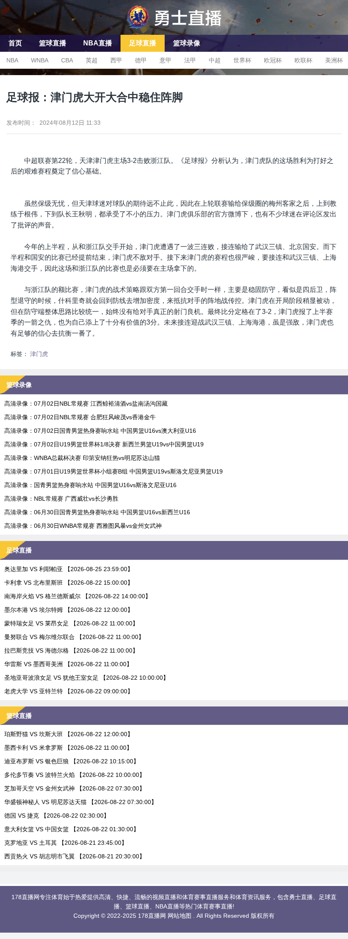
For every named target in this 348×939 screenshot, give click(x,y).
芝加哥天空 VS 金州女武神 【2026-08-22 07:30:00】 (74, 788)
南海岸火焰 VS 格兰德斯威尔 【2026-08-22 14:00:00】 (77, 596)
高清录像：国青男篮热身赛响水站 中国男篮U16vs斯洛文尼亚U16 (90, 485)
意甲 (165, 60)
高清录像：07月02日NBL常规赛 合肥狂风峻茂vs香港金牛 (80, 417)
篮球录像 (186, 43)
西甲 (116, 60)
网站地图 (179, 915)
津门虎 (39, 353)
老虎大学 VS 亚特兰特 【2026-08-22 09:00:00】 (68, 691)
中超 (215, 60)
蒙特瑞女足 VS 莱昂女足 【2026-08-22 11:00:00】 (71, 623)
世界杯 (242, 60)
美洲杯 (334, 60)
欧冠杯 (273, 60)
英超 (92, 60)
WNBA (39, 60)
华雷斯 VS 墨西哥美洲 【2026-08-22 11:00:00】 (68, 664)
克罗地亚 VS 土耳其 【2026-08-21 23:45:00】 (65, 842)
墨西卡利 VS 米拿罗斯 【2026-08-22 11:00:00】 (68, 747)
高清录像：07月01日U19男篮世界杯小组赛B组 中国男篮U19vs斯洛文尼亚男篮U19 (113, 471)
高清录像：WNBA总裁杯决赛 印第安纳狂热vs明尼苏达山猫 (82, 457)
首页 (15, 43)
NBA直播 (97, 43)
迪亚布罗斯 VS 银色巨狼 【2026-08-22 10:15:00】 (71, 761)
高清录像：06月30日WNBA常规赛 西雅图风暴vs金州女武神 (83, 525)
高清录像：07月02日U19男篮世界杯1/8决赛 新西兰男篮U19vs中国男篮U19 (104, 444)
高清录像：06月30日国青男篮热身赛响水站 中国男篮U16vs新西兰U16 (97, 512)
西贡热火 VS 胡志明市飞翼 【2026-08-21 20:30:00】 (74, 856)
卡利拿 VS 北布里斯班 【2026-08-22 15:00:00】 (68, 582)
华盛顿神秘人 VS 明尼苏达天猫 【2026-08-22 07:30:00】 (80, 802)
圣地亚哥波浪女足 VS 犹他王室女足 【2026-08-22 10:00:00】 (86, 677)
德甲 (141, 60)
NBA (12, 60)
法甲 (190, 60)
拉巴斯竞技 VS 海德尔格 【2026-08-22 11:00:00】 (71, 650)
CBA (67, 60)
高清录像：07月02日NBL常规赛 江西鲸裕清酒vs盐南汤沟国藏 (86, 403)
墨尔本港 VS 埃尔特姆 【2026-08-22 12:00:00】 (68, 609)
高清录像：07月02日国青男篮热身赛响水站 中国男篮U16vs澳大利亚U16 (100, 430)
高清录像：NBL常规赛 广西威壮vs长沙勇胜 (61, 498)
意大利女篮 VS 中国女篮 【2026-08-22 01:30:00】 (71, 829)
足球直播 (142, 43)
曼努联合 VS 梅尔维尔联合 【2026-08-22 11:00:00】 (74, 636)
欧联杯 (303, 60)
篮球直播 (52, 43)
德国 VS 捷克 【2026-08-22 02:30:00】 (56, 815)
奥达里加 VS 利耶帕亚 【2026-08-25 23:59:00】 (68, 569)
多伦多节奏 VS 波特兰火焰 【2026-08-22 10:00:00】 (74, 774)
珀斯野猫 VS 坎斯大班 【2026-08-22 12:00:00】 (68, 734)
